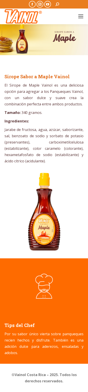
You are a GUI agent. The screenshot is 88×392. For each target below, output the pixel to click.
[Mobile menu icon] (80, 16)
